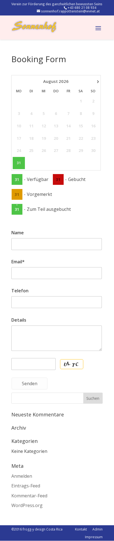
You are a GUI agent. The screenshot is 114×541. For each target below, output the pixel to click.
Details (18, 320)
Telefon (19, 291)
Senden (29, 383)
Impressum (94, 537)
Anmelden (21, 476)
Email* (18, 262)
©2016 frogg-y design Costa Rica (37, 529)
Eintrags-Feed (25, 486)
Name (17, 233)
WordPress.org (27, 505)
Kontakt (81, 529)
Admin (97, 529)
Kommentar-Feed (29, 496)
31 (19, 163)
